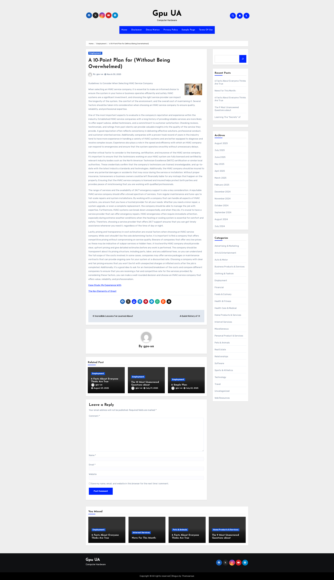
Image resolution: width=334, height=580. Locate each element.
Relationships (221, 356)
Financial (219, 287)
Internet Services (223, 322)
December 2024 (223, 191)
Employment (95, 53)
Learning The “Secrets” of (228, 117)
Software (219, 363)
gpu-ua (99, 74)
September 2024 (223, 212)
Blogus (175, 576)
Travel (218, 384)
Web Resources (222, 398)
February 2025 (222, 185)
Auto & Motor (221, 260)
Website (93, 474)
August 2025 (221, 143)
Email (92, 464)
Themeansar (188, 576)
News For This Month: (225, 90)
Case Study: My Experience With (104, 285)
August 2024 (221, 219)
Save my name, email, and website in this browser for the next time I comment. (130, 483)
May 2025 (219, 164)
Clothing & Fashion (224, 273)
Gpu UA (167, 14)
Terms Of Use (206, 30)
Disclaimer (136, 30)
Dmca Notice (153, 30)
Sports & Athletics (224, 370)
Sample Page (188, 30)
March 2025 (220, 178)
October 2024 (221, 205)
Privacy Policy (170, 30)
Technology (220, 377)
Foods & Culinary (223, 294)
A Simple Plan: (179, 385)
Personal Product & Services (229, 336)
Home (124, 30)
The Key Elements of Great (102, 291)
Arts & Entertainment (225, 253)
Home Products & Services (228, 315)
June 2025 (220, 157)
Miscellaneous (222, 329)
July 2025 (220, 150)
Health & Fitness (223, 301)
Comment (94, 416)
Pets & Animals (222, 342)
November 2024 (223, 198)
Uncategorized (222, 391)
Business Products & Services (230, 266)
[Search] (242, 59)
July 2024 (220, 226)
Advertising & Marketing (227, 246)
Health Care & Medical (226, 308)
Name (92, 455)
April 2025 (220, 171)
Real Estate (220, 349)
